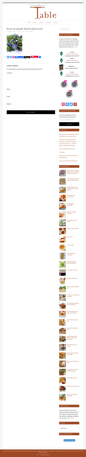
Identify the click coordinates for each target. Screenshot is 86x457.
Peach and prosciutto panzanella (72, 353)
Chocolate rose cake (72, 270)
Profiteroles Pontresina (73, 386)
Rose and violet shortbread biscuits (68, 161)
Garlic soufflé (70, 245)
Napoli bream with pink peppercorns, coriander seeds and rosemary (73, 172)
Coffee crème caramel (73, 228)
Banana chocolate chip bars (73, 361)
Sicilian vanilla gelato (72, 278)
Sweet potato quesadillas (70, 204)
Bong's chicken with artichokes (72, 395)
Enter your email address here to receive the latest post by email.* (67, 116)
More (76, 46)
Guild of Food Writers (72, 54)
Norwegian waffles (72, 378)
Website (9, 104)
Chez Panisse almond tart (72, 320)
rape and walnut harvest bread (73, 179)
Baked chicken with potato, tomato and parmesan (72, 338)
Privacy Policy (45, 454)
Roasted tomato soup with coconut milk (72, 312)
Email (8, 96)
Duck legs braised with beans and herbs (73, 303)
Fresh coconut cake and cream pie (73, 295)
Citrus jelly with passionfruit (71, 196)
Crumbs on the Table (43, 12)
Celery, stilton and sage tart (73, 287)
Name (9, 89)
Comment (10, 73)
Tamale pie (62, 152)
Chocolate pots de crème (71, 345)
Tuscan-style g (71, 178)
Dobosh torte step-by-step (73, 328)
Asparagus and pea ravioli (72, 220)
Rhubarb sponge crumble (71, 212)
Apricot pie (70, 237)
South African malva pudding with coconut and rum (72, 188)
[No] (84, 453)
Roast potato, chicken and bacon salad (72, 370)
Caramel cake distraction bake (67, 149)
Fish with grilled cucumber (71, 254)
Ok (38, 454)
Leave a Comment (28, 31)
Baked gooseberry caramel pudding (72, 262)
